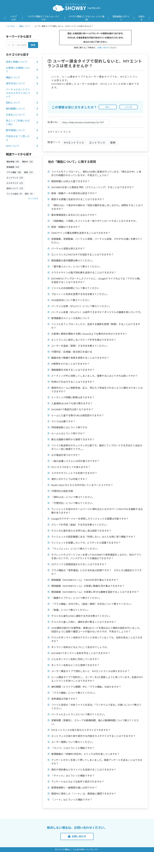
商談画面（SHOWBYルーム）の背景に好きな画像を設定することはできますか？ (95, 591)
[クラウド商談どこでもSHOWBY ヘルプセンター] (69, 7)
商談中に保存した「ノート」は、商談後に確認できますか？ (83, 793)
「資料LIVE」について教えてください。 (73, 497)
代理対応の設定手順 (62, 491)
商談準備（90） (13, 161)
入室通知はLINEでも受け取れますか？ (72, 403)
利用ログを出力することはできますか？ (73, 381)
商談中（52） (28, 161)
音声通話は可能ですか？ (64, 698)
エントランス (97, 142)
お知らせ (141, 18)
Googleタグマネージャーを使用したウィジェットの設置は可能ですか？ (90, 518)
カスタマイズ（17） (15, 183)
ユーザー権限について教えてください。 (72, 741)
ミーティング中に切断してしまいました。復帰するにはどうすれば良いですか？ (94, 375)
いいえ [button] (128, 107)
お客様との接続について (18, 69)
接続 (113, 142)
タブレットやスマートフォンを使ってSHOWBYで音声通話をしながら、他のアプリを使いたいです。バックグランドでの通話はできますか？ (96, 556)
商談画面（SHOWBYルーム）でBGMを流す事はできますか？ (84, 579)
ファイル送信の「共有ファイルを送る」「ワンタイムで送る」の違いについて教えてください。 (96, 706)
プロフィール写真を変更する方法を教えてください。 (80, 294)
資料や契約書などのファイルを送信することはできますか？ (83, 769)
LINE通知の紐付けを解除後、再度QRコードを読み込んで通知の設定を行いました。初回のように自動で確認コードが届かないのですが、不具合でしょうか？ (96, 629)
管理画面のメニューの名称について (70, 318)
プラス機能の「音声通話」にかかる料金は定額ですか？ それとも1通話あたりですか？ (96, 572)
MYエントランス (74, 142)
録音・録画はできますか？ (65, 226)
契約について (13, 102)
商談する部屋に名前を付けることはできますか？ (77, 199)
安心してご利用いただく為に (18, 122)
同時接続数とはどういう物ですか (69, 427)
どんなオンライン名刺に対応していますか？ (75, 659)
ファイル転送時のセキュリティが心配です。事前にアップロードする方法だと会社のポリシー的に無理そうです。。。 (96, 447)
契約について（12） (15, 188)
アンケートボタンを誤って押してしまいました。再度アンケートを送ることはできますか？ (96, 762)
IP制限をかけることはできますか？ (70, 363)
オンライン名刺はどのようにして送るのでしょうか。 (80, 647)
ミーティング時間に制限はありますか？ (72, 397)
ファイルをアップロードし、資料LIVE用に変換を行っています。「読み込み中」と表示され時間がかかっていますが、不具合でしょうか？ (96, 173)
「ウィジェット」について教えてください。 (75, 548)
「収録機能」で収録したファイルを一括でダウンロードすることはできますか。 (94, 220)
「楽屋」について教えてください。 (70, 609)
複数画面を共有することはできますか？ (73, 369)
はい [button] (107, 107)
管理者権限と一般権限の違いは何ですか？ (74, 787)
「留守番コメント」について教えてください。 (76, 266)
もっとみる (33, 198)
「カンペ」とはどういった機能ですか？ (73, 747)
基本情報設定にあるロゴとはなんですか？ (74, 214)
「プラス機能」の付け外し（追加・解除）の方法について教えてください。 (92, 603)
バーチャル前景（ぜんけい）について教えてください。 (81, 306)
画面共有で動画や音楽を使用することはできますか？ (80, 357)
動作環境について (15, 130)
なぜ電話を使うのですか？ (65, 455)
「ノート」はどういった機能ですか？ (71, 799)
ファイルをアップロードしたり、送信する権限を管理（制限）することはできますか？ (95, 326)
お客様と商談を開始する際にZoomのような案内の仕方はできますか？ (89, 333)
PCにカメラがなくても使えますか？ (70, 467)
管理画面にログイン (121, 18)
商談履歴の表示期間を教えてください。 (72, 260)
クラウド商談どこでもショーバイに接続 (86, 18)
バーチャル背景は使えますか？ (68, 248)
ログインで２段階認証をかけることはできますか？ (79, 564)
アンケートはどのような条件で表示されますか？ (77, 781)
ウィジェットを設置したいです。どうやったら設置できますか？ (86, 542)
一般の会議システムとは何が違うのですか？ (75, 461)
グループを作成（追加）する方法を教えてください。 (80, 524)
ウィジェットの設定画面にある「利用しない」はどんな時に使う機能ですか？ (93, 536)
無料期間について (15, 108)
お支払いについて (15, 114)
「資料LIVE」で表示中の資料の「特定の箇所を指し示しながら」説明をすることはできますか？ (97, 207)
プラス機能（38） (14, 172)
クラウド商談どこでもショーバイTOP (43, 18)
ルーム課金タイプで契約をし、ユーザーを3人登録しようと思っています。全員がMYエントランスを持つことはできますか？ (97, 679)
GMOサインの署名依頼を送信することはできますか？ (80, 232)
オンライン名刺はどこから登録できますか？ (75, 665)
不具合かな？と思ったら (18, 138)
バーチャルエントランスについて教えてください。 (78, 714)
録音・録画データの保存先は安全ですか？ (74, 193)
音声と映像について (17, 61)
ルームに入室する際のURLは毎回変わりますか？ (77, 415)
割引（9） (29, 194)
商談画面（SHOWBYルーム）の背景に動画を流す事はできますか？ (88, 585)
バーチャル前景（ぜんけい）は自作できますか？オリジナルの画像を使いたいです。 (96, 312)
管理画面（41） (13, 167)
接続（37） (29, 172)
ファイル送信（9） (14, 194)
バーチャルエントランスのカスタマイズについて (18, 93)
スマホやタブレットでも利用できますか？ (74, 473)
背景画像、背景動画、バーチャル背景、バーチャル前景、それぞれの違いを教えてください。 (97, 240)
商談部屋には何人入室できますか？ (70, 181)
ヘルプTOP (13, 18)
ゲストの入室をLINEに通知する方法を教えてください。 (81, 615)
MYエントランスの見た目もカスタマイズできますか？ (81, 729)
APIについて (12, 145)
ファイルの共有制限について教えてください (75, 288)
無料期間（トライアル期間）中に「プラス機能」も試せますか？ (86, 686)
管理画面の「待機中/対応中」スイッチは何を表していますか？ (85, 753)
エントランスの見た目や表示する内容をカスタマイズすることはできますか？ (93, 735)
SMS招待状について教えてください (70, 300)
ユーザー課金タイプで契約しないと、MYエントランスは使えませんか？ (90, 671)
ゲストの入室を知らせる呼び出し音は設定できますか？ (81, 530)
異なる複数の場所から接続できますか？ (73, 439)
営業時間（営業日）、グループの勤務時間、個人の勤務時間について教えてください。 (95, 722)
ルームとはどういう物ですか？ (68, 433)
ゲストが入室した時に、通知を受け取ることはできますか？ (83, 621)
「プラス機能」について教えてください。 (74, 692)
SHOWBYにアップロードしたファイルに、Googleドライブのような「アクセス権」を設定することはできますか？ (96, 280)
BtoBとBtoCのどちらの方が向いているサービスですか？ (82, 485)
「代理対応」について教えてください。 (72, 503)
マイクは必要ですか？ (63, 421)
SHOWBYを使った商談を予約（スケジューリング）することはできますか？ (92, 187)
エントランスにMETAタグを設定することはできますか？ (82, 254)
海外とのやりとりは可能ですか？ (69, 479)
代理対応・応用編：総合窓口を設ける (71, 351)
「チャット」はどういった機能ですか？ (73, 775)
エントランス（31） (15, 177)
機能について (24, 26)
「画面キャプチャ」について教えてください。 (76, 597)
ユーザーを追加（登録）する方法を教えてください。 (80, 345)
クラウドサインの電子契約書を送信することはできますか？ (83, 272)
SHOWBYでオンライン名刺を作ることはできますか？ (80, 653)
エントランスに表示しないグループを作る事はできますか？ (83, 339)
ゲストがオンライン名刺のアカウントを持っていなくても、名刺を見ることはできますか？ (96, 639)
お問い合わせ (103, 47)
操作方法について (15, 83)
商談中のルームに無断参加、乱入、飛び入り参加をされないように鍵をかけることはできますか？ (97, 389)
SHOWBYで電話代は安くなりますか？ (72, 409)
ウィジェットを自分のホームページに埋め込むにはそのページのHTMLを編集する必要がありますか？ (97, 511)
